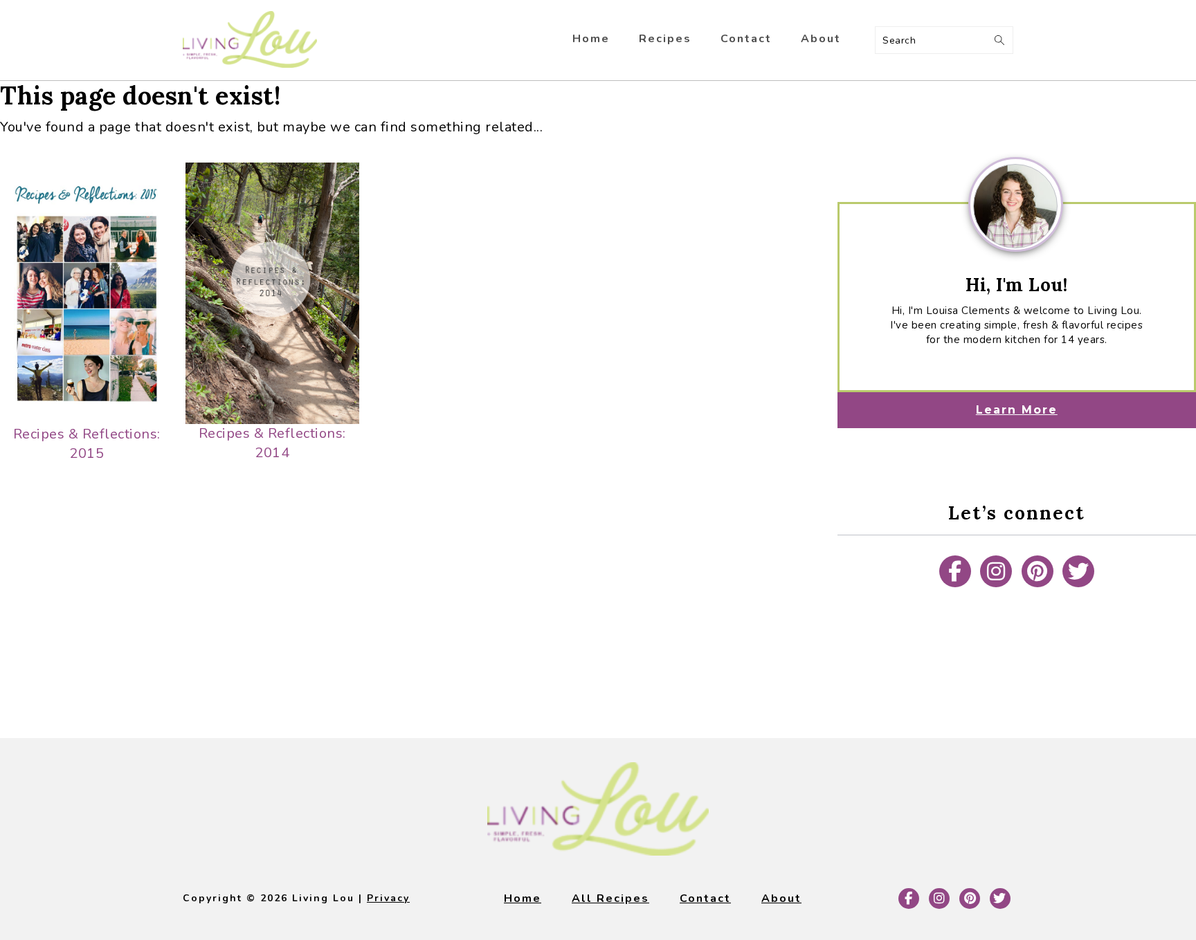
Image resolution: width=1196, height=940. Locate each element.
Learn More (1017, 409)
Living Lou (250, 40)
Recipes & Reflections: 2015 (87, 444)
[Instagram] (996, 571)
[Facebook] (955, 571)
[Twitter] (1078, 571)
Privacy (388, 898)
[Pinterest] (1037, 571)
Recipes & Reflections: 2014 (272, 443)
